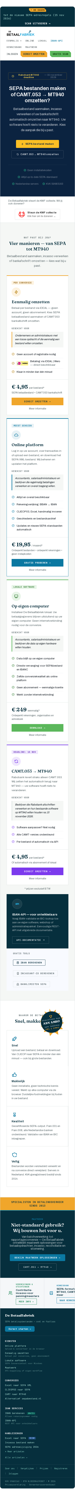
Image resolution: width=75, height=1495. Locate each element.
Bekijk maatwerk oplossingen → (37, 1257)
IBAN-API (57, 40)
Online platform (15, 1345)
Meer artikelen (15, 1451)
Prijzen (44, 1468)
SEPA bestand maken (39, 144)
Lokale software (15, 1360)
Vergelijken (27, 1468)
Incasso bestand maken (19, 1442)
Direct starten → (20, 1329)
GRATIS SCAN (60, 54)
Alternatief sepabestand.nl (23, 1398)
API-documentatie (28, 940)
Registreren (60, 1468)
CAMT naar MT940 (15, 1394)
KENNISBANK (14, 47)
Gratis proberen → (37, 562)
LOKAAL (42, 40)
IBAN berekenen (31, 962)
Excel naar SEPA (15, 1438)
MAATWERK (31, 47)
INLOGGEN (12, 54)
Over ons (10, 1468)
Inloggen (13, 1473)
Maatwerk (10, 1367)
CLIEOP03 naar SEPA (17, 1389)
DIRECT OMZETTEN (33, 54)
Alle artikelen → (16, 1457)
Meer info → (26, 1301)
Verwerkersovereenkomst (42, 1484)
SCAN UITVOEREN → (37, 23)
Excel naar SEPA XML (18, 1385)
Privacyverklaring (15, 1484)
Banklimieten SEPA (34, 984)
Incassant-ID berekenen (37, 973)
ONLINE (29, 40)
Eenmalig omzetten (17, 1353)
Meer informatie (37, 408)
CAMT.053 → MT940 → (37, 1267)
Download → (37, 727)
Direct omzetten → (37, 401)
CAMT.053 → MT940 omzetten (39, 154)
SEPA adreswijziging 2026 (22, 1446)
